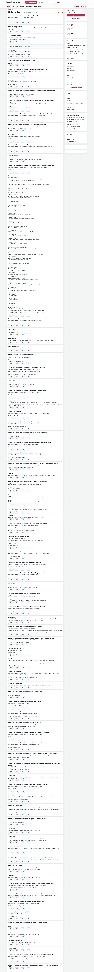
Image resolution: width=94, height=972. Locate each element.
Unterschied (11, 80)
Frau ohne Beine (77, 121)
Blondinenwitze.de (14, 2)
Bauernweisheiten (71, 77)
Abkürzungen (70, 66)
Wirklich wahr (12, 516)
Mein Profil (69, 100)
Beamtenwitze (70, 82)
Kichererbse (12, 329)
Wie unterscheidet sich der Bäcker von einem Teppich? (24, 593)
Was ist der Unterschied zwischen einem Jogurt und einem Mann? (27, 432)
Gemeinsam (77, 129)
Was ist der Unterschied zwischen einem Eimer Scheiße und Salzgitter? (29, 732)
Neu (13, 6)
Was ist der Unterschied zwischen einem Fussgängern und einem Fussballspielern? (32, 90)
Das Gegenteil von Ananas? (16, 648)
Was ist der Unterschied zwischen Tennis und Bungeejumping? (26, 422)
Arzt (68, 73)
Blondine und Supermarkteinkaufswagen (20, 145)
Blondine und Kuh (13, 155)
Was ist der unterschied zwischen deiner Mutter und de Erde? (26, 901)
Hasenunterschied (13, 346)
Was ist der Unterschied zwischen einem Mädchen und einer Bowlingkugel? (30, 954)
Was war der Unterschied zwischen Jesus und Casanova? (25, 894)
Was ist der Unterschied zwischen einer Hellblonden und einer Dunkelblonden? (31, 165)
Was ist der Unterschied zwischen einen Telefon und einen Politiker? (28, 784)
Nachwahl (11, 495)
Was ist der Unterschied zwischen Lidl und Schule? (23, 16)
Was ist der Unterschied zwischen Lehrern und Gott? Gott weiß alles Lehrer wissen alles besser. (34, 764)
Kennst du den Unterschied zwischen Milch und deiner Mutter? (26, 606)
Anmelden (76, 6)
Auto (68, 75)
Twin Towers (12, 338)
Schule (10, 932)
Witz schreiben (70, 109)
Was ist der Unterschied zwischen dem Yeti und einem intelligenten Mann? (30, 442)
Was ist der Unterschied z (15, 846)
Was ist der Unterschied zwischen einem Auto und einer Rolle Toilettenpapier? (31, 100)
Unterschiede (12, 948)
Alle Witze (60, 12)
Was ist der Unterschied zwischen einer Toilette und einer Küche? (27, 523)
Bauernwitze (70, 79)
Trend (8, 6)
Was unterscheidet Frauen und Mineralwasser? (22, 354)
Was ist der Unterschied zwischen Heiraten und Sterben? (25, 626)
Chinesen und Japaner (14, 35)
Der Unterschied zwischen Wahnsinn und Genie (22, 795)
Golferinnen (75, 124)
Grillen (68, 43)
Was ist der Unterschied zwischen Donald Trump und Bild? (25, 691)
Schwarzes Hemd (13, 319)
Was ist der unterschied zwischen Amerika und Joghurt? (24, 701)
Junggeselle (11, 401)
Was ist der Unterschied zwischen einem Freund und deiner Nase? (27, 390)
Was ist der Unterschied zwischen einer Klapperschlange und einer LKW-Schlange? (33, 753)
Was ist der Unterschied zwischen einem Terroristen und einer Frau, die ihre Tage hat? (33, 463)
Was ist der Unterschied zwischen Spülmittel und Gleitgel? (25, 722)
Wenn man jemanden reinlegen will (18, 536)
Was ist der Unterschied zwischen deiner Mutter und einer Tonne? (27, 922)
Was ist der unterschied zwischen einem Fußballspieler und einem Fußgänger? (31, 883)
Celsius (10, 176)
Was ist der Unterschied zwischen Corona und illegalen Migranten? (28, 818)
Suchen (58, 2)
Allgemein (69, 68)
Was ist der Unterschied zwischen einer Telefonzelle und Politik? (27, 367)
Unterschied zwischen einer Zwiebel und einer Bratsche (24, 562)
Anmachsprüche (71, 70)
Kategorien (29, 6)
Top (17, 6)
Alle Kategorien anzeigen (76, 87)
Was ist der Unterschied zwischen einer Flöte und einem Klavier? (27, 743)
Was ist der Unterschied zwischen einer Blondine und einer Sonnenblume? (30, 114)
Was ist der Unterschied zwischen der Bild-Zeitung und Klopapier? (27, 124)
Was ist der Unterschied (15, 411)
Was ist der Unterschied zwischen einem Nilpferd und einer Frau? (27, 69)
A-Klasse (11, 134)
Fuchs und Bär (70, 58)
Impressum (69, 134)
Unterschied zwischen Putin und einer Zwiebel (21, 60)
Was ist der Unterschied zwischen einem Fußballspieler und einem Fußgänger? (31, 638)
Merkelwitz (11, 50)
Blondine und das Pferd (15, 26)
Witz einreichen (76, 18)
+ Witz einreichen (31, 2)
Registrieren (84, 6)
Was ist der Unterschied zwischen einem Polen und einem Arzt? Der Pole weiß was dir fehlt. (33, 965)
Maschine (11, 659)
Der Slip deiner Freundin (15, 940)
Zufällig (22, 6)
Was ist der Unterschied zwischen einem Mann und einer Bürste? (27, 453)
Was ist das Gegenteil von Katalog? (18, 912)
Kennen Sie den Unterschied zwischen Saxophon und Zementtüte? (27, 481)
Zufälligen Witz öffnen (76, 15)
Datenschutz (70, 98)
